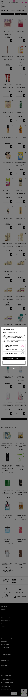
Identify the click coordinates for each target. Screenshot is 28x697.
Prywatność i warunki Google (12, 341)
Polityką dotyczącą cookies (12, 336)
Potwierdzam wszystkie (14, 358)
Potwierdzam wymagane (14, 363)
